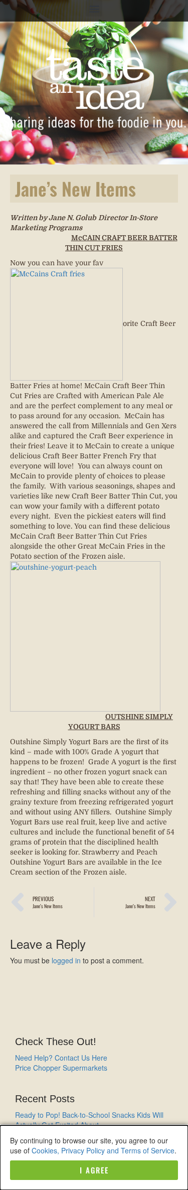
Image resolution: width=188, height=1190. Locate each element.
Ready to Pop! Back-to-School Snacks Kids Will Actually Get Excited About (89, 1120)
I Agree (94, 1169)
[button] (94, 8)
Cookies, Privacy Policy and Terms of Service (103, 1150)
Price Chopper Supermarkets (61, 1068)
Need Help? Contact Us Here (61, 1058)
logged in (66, 960)
